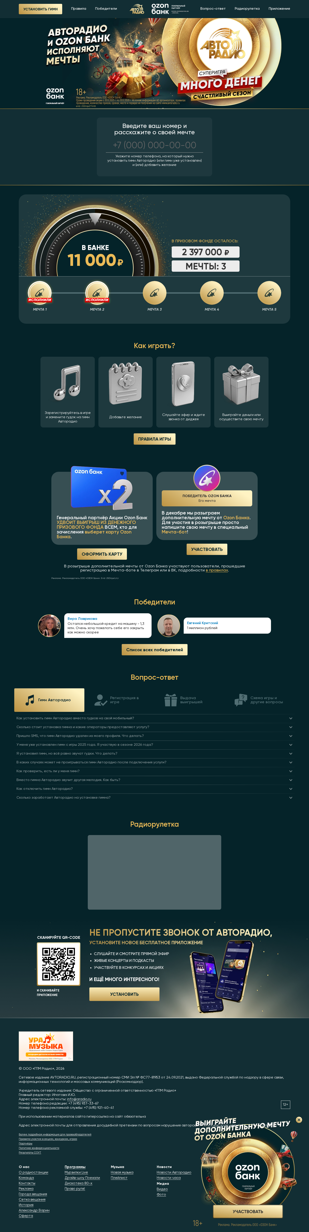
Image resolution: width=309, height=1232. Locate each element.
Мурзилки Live (76, 1172)
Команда (26, 1178)
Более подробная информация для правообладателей (55, 1134)
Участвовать (207, 549)
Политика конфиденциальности (39, 1148)
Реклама (26, 1189)
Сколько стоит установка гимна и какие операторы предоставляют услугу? (83, 727)
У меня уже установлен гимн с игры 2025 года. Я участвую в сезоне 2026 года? (85, 745)
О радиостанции (33, 1172)
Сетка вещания (32, 1199)
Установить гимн (40, 9)
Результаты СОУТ (30, 1152)
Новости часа (169, 1178)
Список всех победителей (154, 649)
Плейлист (119, 1178)
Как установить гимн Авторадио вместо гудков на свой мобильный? (75, 718)
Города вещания (33, 1194)
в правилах (217, 570)
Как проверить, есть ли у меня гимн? (48, 771)
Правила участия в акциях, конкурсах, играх (48, 1139)
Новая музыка (122, 1172)
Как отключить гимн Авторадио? (45, 789)
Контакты (27, 1183)
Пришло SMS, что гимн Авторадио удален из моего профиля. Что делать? (80, 736)
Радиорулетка (247, 9)
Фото (161, 1195)
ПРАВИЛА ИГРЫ (154, 439)
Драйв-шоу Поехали (82, 1178)
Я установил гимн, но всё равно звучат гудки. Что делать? (67, 753)
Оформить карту (102, 554)
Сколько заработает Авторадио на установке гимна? (64, 798)
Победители (106, 9)
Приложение (279, 9)
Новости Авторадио (174, 1172)
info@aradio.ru (79, 1099)
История (26, 1205)
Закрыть (299, 1120)
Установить (124, 994)
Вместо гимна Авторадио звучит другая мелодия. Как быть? (68, 780)
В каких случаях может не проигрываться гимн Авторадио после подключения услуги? (91, 762)
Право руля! (75, 1189)
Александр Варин (34, 1210)
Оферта (26, 1216)
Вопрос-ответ (213, 9)
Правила (78, 9)
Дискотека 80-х (78, 1183)
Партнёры (25, 1143)
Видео (162, 1189)
